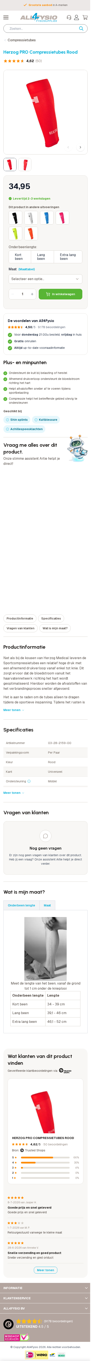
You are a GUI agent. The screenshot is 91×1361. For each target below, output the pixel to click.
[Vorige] (68, 147)
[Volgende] (80, 147)
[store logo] (38, 17)
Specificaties (51, 618)
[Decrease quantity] (13, 294)
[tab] (21, 905)
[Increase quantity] (32, 294)
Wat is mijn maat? (55, 628)
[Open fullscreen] (45, 112)
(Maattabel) (26, 269)
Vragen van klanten (20, 628)
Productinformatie (20, 618)
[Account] (76, 17)
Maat (13, 269)
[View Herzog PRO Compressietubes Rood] (10, 164)
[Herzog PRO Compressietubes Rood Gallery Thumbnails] (17, 164)
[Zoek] (83, 28)
